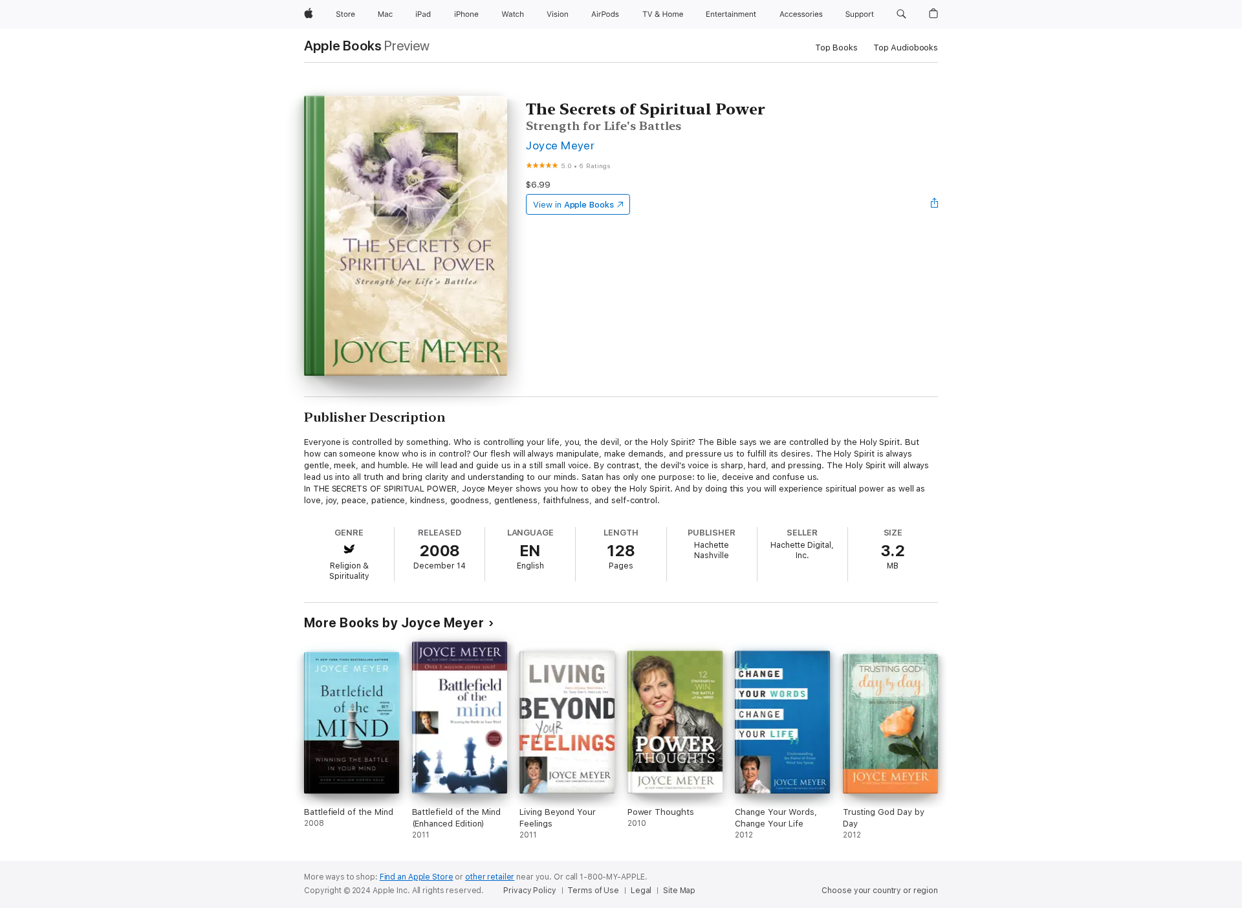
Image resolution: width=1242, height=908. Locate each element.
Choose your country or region (880, 890)
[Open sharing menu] (935, 204)
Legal (641, 890)
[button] (901, 14)
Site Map (679, 890)
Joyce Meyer (560, 145)
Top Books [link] (836, 47)
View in (573, 205)
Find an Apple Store (416, 876)
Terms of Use (593, 890)
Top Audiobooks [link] (905, 47)
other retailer (489, 876)
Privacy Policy (529, 890)
